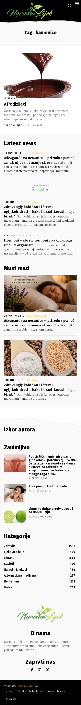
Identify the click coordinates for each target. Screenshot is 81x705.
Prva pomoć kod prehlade (48, 486)
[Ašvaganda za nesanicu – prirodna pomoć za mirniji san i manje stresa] (40, 293)
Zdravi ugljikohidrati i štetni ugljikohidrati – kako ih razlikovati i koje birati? (39, 211)
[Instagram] (39, 670)
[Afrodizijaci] (40, 75)
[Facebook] (31, 670)
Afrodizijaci (15, 104)
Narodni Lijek (13, 125)
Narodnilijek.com (26, 686)
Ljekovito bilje (14, 153)
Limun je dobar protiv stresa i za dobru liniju (51, 510)
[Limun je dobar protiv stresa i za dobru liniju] (15, 515)
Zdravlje (10, 235)
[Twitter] (47, 670)
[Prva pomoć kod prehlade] (15, 493)
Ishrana (10, 98)
